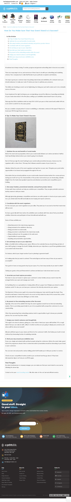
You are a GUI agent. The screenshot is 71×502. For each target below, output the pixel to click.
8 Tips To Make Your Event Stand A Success (21, 39)
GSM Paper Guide (6, 480)
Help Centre (33, 1)
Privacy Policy (40, 475)
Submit (24, 428)
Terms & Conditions (41, 480)
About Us (7, 3)
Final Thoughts (13, 59)
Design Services (5, 475)
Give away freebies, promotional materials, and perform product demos (29, 43)
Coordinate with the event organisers (19, 45)
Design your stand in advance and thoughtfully (22, 54)
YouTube (59, 475)
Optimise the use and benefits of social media (22, 41)
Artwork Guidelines (6, 478)
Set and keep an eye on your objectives (20, 48)
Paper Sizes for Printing (7, 482)
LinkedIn (59, 479)
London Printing (22, 475)
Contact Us (14, 3)
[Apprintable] (10, 8)
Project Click (22, 480)
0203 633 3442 (23, 1)
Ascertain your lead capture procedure (20, 50)
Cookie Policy (40, 478)
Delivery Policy (40, 471)
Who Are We (22, 471)
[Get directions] (3, 450)
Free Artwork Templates (7, 484)
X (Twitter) (59, 486)
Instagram (59, 483)
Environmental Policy (41, 482)
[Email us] (3, 462)
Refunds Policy (40, 473)
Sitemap (3, 486)
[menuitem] (5, 18)
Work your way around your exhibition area (21, 57)
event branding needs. (23, 372)
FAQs (3, 473)
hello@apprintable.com (10, 1)
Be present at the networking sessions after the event (24, 52)
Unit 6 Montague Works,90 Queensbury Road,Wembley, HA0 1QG (10, 451)
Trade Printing (22, 478)
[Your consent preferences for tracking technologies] (69, 376)
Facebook (59, 472)
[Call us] (3, 455)
